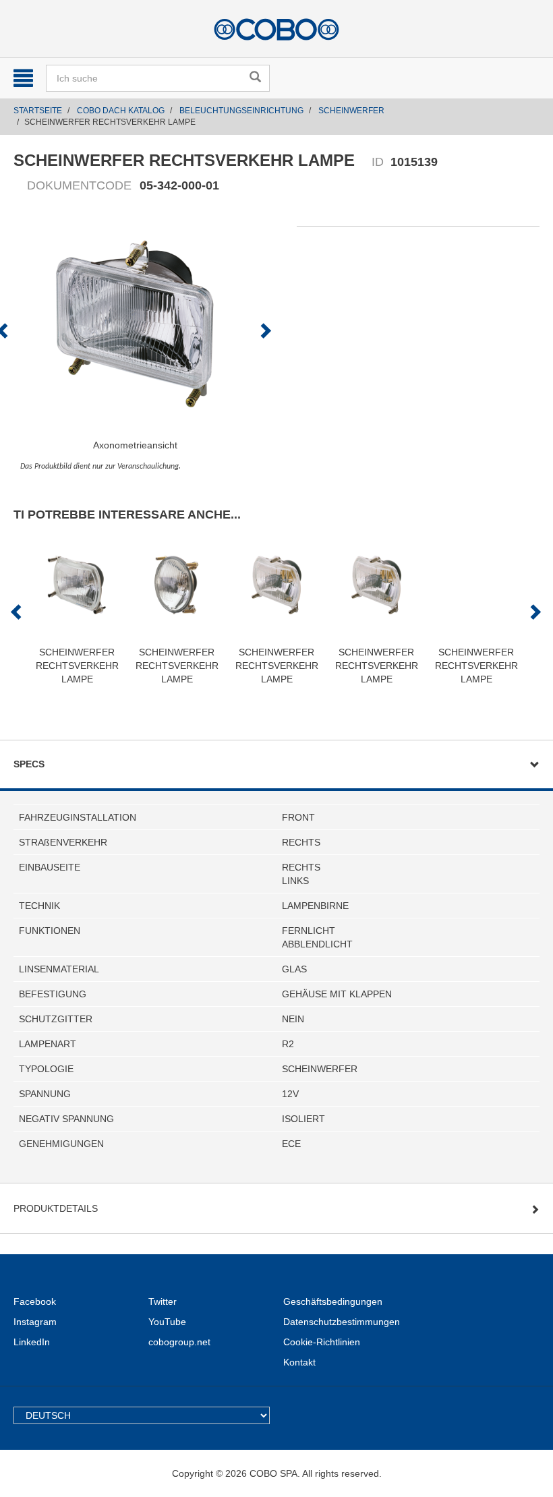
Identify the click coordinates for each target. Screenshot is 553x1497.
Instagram (35, 1321)
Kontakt (299, 1362)
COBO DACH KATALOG (121, 110)
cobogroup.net (179, 1342)
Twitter (162, 1301)
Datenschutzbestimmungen (341, 1321)
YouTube (167, 1321)
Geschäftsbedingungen (332, 1301)
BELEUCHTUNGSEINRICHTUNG (241, 110)
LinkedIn (31, 1342)
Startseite (37, 110)
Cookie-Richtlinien (321, 1342)
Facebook (34, 1301)
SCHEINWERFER (351, 110)
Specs (29, 764)
